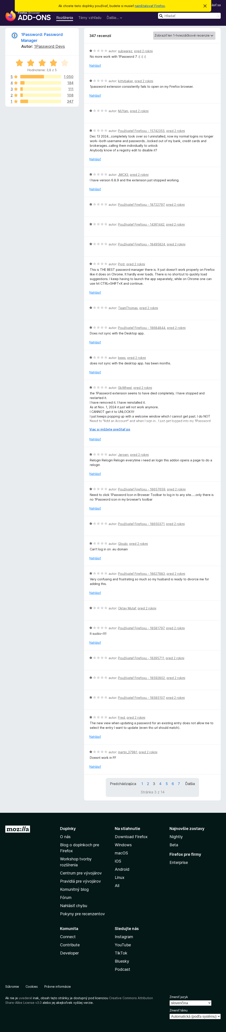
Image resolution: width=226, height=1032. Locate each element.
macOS (121, 853)
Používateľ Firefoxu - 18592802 (141, 678)
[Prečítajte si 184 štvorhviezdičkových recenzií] (40, 83)
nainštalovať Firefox (150, 6)
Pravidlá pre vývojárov (80, 881)
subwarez (125, 51)
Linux (119, 877)
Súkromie (12, 986)
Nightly (176, 836)
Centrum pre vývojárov (81, 873)
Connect (68, 936)
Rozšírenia (64, 17)
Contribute (70, 945)
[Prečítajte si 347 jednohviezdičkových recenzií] (40, 101)
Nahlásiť (95, 65)
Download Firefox (131, 836)
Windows (123, 845)
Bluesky (122, 961)
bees (122, 358)
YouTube (123, 945)
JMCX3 (123, 174)
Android (122, 869)
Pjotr (121, 264)
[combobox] (189, 16)
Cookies (32, 986)
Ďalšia (190, 783)
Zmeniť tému (179, 1010)
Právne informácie (57, 986)
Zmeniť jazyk (179, 997)
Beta (174, 845)
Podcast (122, 969)
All (117, 885)
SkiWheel (125, 388)
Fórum (66, 897)
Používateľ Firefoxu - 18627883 (141, 573)
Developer (69, 953)
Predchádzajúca (123, 783)
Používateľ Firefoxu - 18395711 (141, 658)
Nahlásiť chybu (73, 905)
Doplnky (68, 828)
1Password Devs (49, 46)
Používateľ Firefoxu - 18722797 (141, 204)
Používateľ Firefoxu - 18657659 (141, 489)
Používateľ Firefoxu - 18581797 (141, 628)
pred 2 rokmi (143, 51)
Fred (121, 717)
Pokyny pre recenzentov (82, 913)
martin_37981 (127, 752)
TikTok (121, 953)
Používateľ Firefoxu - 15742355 (141, 131)
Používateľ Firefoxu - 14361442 (141, 224)
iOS (118, 861)
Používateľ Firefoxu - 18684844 (141, 328)
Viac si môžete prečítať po (109, 429)
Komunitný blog (74, 889)
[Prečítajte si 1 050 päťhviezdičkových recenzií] (40, 76)
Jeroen (123, 455)
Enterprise (179, 862)
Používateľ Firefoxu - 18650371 (141, 524)
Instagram (124, 936)
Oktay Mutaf (127, 608)
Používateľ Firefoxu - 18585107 (141, 698)
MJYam (123, 111)
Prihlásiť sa (213, 5)
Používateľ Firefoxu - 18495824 (141, 244)
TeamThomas (128, 308)
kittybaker (125, 81)
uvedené (25, 998)
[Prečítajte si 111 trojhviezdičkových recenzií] (40, 89)
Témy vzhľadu (89, 17)
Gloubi (123, 544)
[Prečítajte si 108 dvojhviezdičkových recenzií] (40, 95)
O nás (65, 836)
